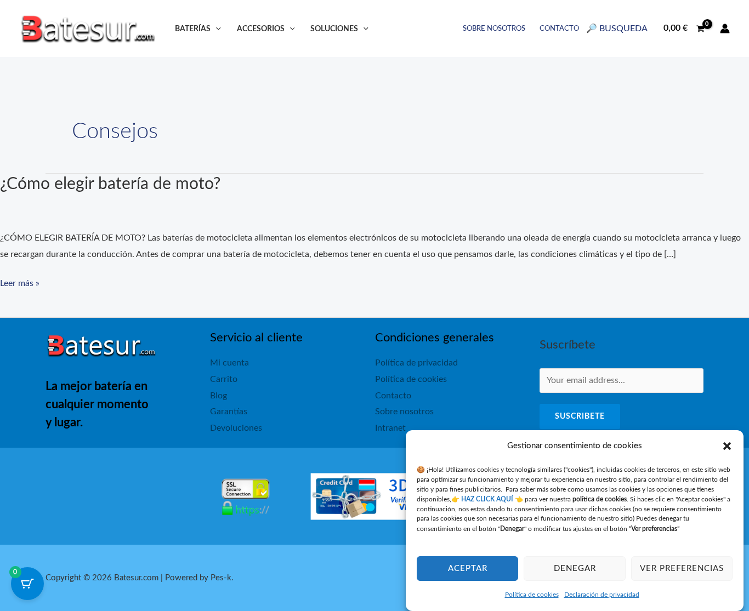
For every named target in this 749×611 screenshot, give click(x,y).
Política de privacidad (416, 362)
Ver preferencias (682, 568)
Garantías (228, 411)
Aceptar (467, 568)
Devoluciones (236, 428)
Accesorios (261, 29)
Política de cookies (532, 594)
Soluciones (334, 29)
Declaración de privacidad (601, 594)
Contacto (559, 28)
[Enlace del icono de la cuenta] (725, 28)
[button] (727, 446)
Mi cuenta (229, 362)
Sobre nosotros (494, 28)
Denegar (575, 568)
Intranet (390, 428)
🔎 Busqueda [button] (617, 28)
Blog (218, 395)
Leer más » (19, 285)
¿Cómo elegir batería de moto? (110, 184)
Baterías (193, 29)
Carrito (223, 379)
